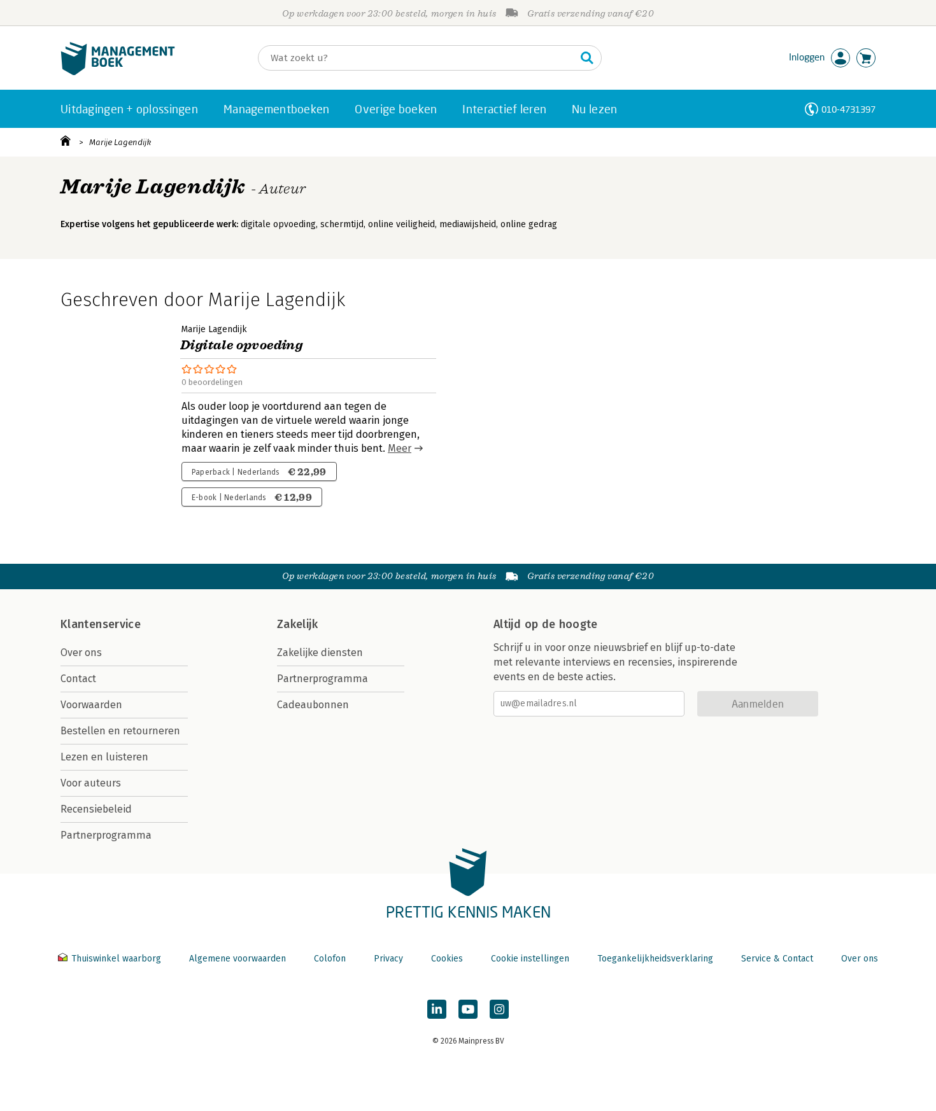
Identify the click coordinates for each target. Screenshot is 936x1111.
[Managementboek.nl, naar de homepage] (117, 72)
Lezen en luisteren (104, 757)
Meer (399, 448)
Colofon (330, 958)
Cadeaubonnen (313, 705)
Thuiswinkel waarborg (116, 958)
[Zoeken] (587, 58)
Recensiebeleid (96, 809)
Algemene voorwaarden (237, 958)
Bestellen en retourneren (120, 731)
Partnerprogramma (106, 835)
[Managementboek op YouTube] (468, 1009)
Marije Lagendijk (120, 142)
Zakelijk (297, 624)
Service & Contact (777, 958)
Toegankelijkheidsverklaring (655, 958)
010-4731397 (848, 109)
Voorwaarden (91, 705)
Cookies (447, 958)
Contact (78, 679)
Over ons (81, 652)
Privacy (388, 958)
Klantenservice (100, 624)
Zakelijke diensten (320, 652)
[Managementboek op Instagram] (499, 1009)
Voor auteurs (90, 783)
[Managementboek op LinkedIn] (436, 1009)
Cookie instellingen (530, 958)
